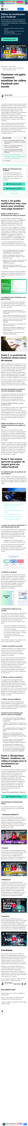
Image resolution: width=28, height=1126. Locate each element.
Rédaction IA (7, 879)
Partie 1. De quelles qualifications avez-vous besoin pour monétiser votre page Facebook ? (14, 142)
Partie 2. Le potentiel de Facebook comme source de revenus (13, 146)
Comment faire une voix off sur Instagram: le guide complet (13, 994)
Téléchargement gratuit (9, 39)
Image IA (5, 848)
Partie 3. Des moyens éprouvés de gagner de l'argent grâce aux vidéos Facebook (13, 151)
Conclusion (7, 160)
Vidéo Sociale (12, 66)
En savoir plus (14, 193)
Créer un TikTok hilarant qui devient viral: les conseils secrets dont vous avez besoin (12, 998)
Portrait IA (6, 916)
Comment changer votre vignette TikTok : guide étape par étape (13, 1002)
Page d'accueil (4, 66)
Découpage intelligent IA (10, 814)
